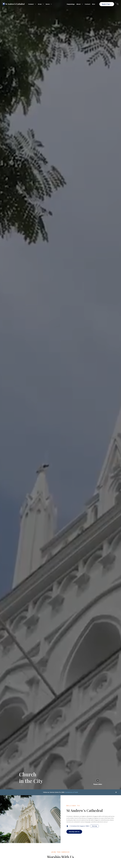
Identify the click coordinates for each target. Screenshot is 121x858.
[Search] (117, 4)
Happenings (71, 4)
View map (94, 826)
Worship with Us (74, 831)
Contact (87, 4)
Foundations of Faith (71, 792)
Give (93, 4)
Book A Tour (106, 4)
